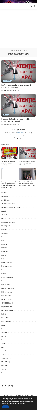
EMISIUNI (4, 248)
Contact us (20, 133)
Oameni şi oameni (6, 299)
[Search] (34, 6)
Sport (3, 343)
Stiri (2, 347)
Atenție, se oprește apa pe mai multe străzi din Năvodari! (27, 163)
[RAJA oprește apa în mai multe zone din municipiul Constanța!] (18, 71)
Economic (4, 244)
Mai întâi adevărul (6, 292)
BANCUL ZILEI (5, 218)
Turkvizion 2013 (6, 358)
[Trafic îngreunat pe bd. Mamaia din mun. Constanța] (9, 153)
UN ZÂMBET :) (5, 362)
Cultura (3, 229)
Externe (3, 255)
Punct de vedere (6, 321)
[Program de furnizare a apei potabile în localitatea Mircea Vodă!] (18, 105)
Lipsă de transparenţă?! (8, 288)
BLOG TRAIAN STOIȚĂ (8, 222)
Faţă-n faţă (4, 259)
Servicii (3, 336)
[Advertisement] (18, 28)
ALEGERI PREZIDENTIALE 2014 (10, 207)
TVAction (6, 90)
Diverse (3, 237)
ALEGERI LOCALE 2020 (8, 204)
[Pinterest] (20, 138)
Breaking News (5, 226)
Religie (3, 325)
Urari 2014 (4, 365)
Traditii (3, 354)
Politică (3, 314)
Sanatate (4, 332)
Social (5, 114)
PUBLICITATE (5, 317)
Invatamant (4, 281)
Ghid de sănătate (6, 262)
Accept (5, 407)
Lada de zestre (5, 284)
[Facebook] (14, 138)
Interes (3, 273)
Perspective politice (7, 310)
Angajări (3, 211)
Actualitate (7, 80)
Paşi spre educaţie (6, 307)
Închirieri (3, 270)
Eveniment (4, 251)
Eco (2, 240)
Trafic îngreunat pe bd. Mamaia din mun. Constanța (8, 163)
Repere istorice (5, 329)
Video (3, 373)
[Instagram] (22, 138)
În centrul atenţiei (6, 266)
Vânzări (3, 369)
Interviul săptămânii (7, 277)
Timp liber (4, 351)
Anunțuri (4, 215)
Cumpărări (4, 233)
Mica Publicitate (6, 295)
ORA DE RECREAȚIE (7, 303)
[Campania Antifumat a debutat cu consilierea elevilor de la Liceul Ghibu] (27, 174)
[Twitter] (17, 138)
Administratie (5, 200)
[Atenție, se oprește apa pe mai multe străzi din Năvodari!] (27, 153)
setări (23, 403)
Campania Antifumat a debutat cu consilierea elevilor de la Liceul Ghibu (27, 183)
